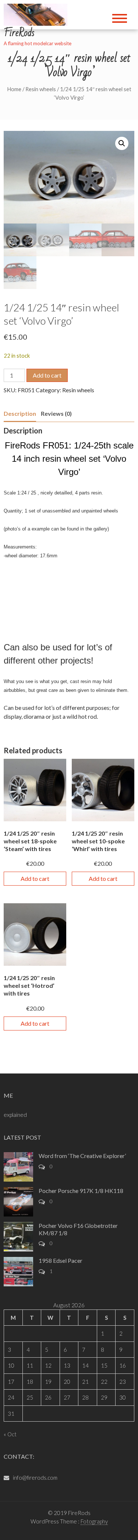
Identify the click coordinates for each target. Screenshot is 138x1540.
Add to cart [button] (35, 878)
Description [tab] (20, 413)
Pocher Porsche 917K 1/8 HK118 (81, 1190)
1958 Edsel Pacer (60, 1260)
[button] (121, 143)
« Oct (10, 1434)
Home (14, 89)
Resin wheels (40, 89)
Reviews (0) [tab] (56, 413)
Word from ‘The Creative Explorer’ (82, 1155)
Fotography (94, 1521)
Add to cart (47, 375)
